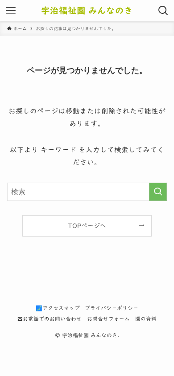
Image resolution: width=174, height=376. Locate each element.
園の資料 (146, 318)
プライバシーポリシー (111, 308)
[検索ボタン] (163, 10)
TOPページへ (87, 226)
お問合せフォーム (108, 318)
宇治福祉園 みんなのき (87, 10)
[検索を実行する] (158, 192)
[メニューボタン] (10, 10)
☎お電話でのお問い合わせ (49, 318)
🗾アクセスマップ (58, 308)
